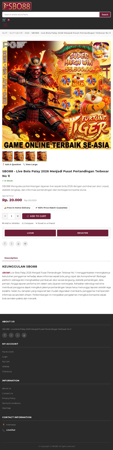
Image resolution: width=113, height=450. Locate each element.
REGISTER (82, 233)
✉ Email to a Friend (45, 223)
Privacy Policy (8, 398)
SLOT (4, 33)
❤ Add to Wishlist (11, 223)
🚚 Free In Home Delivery (17, 208)
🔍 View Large (30, 164)
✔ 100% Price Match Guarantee (51, 208)
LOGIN (30, 233)
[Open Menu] (5, 25)
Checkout (7, 371)
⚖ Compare (27, 223)
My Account (8, 351)
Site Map (6, 408)
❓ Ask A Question (11, 164)
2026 (27, 33)
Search (105, 15)
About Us (6, 388)
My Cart (6, 361)
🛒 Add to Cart (36, 216)
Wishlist (5, 366)
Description (11, 258)
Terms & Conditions (11, 403)
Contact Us (7, 393)
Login (5, 356)
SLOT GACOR (16, 33)
